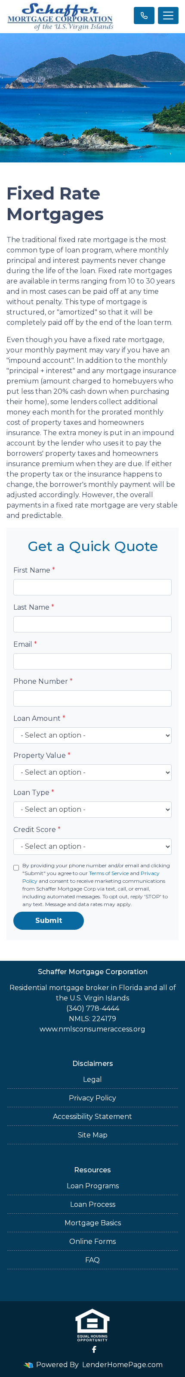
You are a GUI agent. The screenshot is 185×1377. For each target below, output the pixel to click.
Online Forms (92, 1241)
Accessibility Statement (92, 1116)
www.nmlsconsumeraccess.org (92, 1029)
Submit (48, 920)
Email (25, 644)
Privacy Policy (92, 1098)
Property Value (42, 755)
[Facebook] (94, 1349)
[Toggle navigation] (168, 15)
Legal (92, 1079)
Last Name (33, 607)
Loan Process (92, 1204)
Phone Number (43, 681)
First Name (34, 570)
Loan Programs (93, 1186)
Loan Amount (39, 718)
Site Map (93, 1135)
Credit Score (37, 830)
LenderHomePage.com (122, 1365)
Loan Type (33, 792)
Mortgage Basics (93, 1223)
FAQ (92, 1260)
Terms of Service (109, 873)
